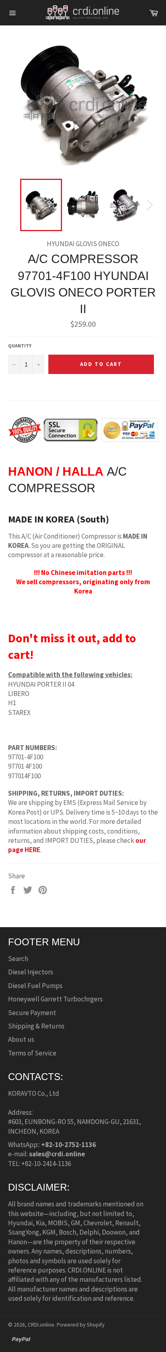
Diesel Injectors (30, 972)
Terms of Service (32, 1053)
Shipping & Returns (36, 1026)
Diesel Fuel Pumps (35, 985)
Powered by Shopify (80, 1324)
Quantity (19, 346)
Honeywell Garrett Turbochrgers (55, 999)
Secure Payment (32, 1012)
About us (21, 1039)
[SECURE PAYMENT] (83, 438)
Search (18, 958)
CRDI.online (41, 1324)
